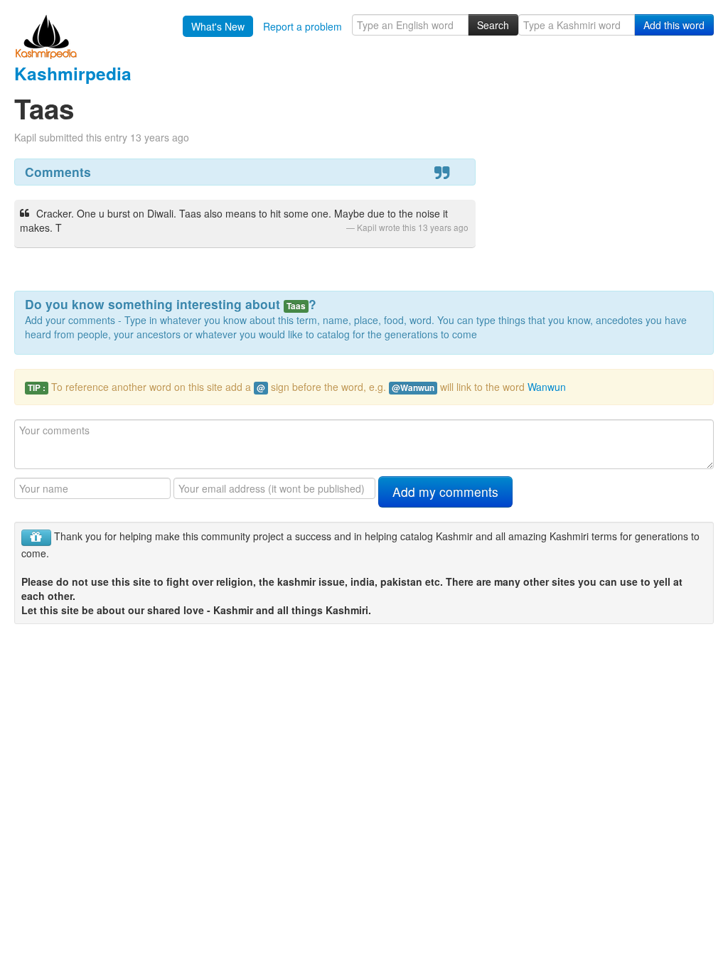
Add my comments (445, 491)
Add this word (674, 25)
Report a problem (302, 26)
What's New (218, 26)
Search (493, 25)
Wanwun (547, 387)
